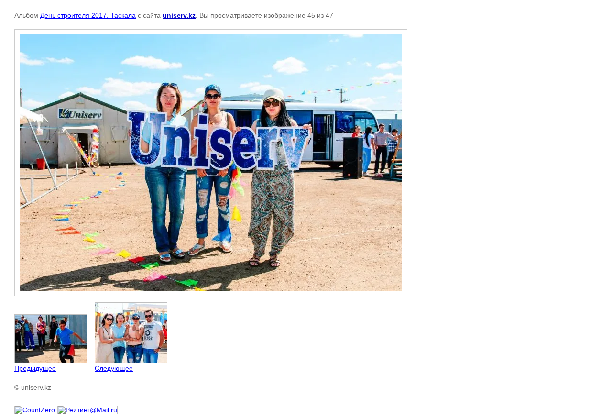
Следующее (114, 368)
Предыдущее (35, 368)
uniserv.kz (179, 15)
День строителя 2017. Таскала (88, 15)
